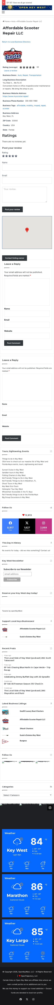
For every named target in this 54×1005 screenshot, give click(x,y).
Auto (13, 21)
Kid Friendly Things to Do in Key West (17, 478)
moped (37, 105)
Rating (5, 152)
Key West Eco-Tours (10, 486)
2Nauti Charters (26, 728)
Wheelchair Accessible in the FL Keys (17, 492)
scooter (6, 108)
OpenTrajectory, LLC (29, 976)
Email (6, 320)
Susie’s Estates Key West (30, 637)
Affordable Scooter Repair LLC (32, 629)
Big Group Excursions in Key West (16, 497)
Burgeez (23, 741)
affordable (21, 105)
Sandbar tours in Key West (13, 472)
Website (8, 331)
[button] (27, 230)
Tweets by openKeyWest (12, 611)
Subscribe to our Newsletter (17, 569)
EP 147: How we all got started (19, 3)
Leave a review (10, 71)
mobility (29, 105)
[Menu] (3, 12)
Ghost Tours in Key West (12, 483)
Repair (25, 75)
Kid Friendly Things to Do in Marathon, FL (19, 481)
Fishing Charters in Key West (14, 475)
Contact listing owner (14, 258)
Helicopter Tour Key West (12, 489)
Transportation (35, 75)
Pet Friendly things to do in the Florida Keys (20, 494)
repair (43, 105)
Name (7, 308)
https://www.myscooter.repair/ (16, 96)
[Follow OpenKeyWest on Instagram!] (49, 807)
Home (7, 21)
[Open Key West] (27, 7)
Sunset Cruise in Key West (13, 470)
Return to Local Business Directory (16, 42)
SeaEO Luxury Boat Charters (32, 711)
